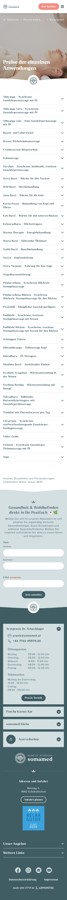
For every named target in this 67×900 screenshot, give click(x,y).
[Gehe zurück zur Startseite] (11, 6)
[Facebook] (18, 870)
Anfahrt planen (33, 799)
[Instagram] (28, 870)
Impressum (51, 879)
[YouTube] (49, 870)
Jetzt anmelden (33, 594)
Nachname (8, 559)
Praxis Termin (33, 697)
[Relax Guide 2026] (33, 818)
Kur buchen (49, 6)
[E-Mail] (38, 870)
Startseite (13, 19)
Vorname (7, 546)
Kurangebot (57, 19)
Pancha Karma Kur (31, 19)
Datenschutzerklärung (22, 879)
